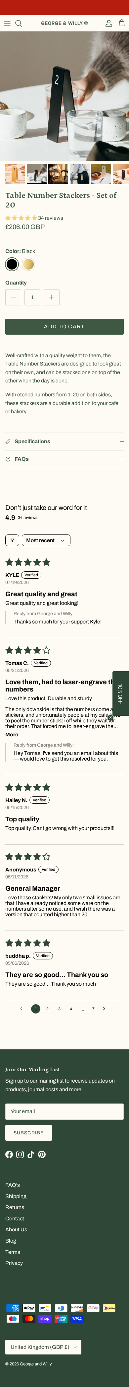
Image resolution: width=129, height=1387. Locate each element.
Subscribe (29, 1132)
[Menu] (7, 23)
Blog (10, 1241)
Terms (12, 1252)
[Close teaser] (110, 717)
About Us (16, 1229)
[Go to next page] (106, 1009)
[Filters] (12, 540)
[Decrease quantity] (13, 297)
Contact (14, 1218)
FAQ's (12, 1185)
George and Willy (35, 1364)
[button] (21, 218)
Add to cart (64, 326)
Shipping (15, 1196)
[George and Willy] (64, 23)
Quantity (16, 283)
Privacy (14, 1263)
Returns (14, 1207)
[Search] (22, 23)
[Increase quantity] (52, 297)
